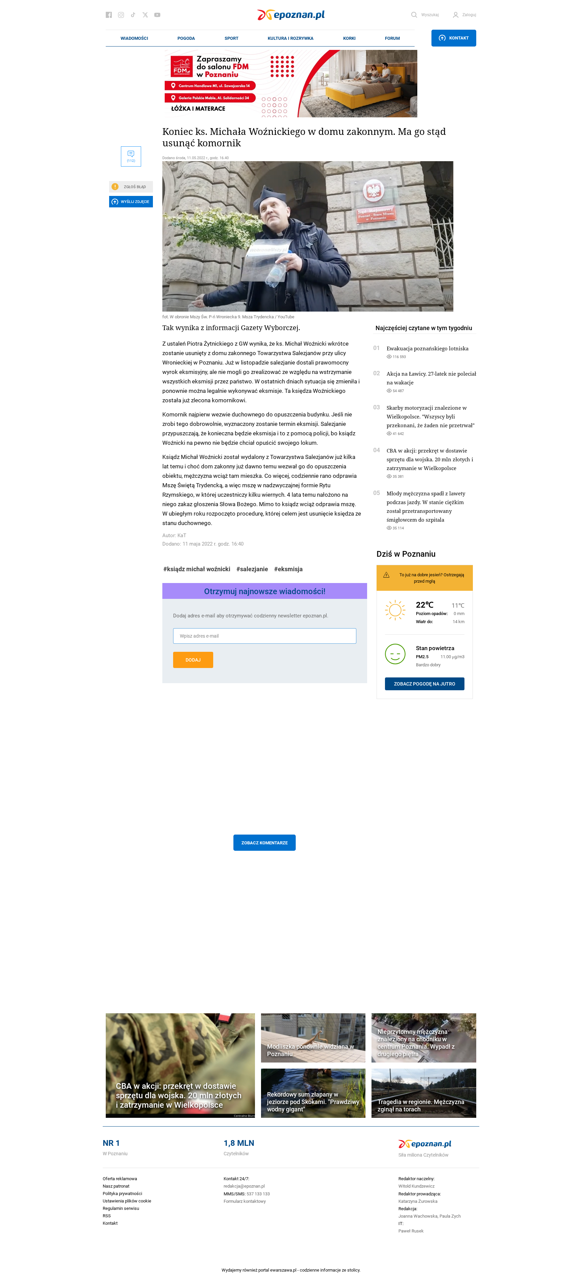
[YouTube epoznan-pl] (157, 15)
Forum (392, 38)
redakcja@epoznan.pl (244, 1186)
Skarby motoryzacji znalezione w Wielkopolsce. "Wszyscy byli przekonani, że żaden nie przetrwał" (431, 416)
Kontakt (459, 37)
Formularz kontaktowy (245, 1201)
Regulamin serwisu (121, 1208)
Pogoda (186, 38)
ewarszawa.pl (283, 1270)
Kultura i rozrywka (291, 38)
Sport (231, 38)
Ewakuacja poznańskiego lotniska (427, 348)
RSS (107, 1215)
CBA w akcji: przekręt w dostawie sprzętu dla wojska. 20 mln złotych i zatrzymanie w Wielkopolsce (430, 459)
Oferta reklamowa (120, 1178)
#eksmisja (288, 569)
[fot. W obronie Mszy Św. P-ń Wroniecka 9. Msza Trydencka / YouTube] (264, 236)
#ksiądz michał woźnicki (196, 569)
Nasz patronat (116, 1186)
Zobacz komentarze (264, 842)
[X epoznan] (145, 15)
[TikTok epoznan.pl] (133, 15)
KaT (181, 535)
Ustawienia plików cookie (127, 1200)
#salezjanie (252, 569)
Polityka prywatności (122, 1193)
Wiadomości (134, 38)
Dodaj (193, 660)
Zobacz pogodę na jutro (424, 684)
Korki (349, 38)
